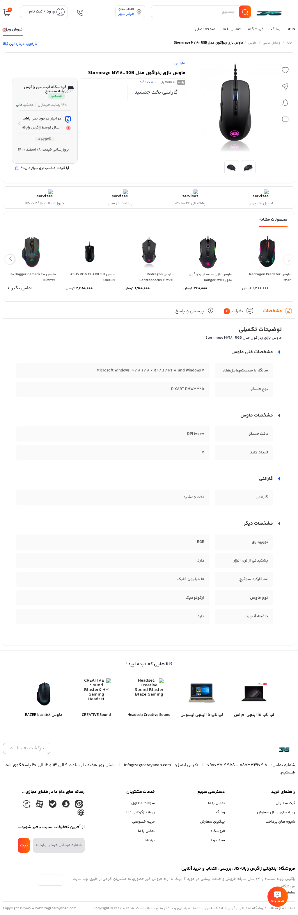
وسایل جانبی (271, 42)
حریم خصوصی (143, 822)
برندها (150, 840)
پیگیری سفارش (212, 822)
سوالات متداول (143, 803)
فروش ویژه (13, 29)
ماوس (252, 42)
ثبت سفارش (285, 803)
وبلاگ (220, 812)
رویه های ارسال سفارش (276, 812)
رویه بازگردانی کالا (140, 812)
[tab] (277, 313)
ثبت (24, 845)
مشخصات (272, 311)
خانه (289, 42)
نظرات (234, 311)
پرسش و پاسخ (189, 311)
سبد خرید (217, 840)
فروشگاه (217, 831)
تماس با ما (216, 803)
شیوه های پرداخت (280, 822)
